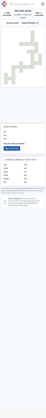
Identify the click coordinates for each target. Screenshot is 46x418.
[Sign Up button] (43, 4)
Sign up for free (11, 148)
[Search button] (11, 4)
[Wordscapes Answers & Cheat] (4, 4)
